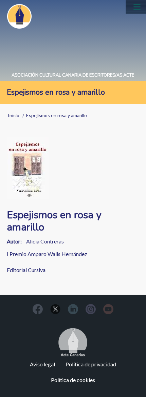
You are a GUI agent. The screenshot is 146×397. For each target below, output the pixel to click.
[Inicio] (19, 16)
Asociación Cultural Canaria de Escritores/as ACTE (73, 75)
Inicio (13, 115)
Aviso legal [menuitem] (42, 364)
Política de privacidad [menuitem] (91, 364)
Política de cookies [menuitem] (73, 380)
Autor (13, 241)
